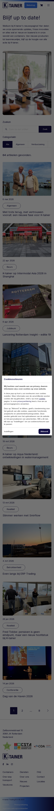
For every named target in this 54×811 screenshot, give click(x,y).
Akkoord (44, 431)
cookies (42, 399)
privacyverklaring (24, 401)
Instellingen (8, 431)
